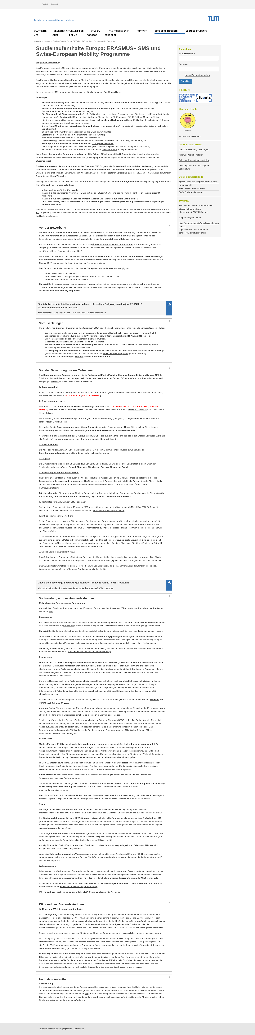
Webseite (154, 699)
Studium (95, 31)
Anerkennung (62, 108)
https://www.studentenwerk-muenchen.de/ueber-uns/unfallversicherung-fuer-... (101, 757)
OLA (156, 557)
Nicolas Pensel (47, 209)
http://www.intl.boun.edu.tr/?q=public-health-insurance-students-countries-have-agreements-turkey (104, 799)
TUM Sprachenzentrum (102, 143)
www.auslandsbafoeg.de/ (65, 733)
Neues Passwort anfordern (197, 75)
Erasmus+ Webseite (137, 409)
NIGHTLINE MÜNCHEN (190, 136)
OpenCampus (56, 1029)
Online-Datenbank (68, 190)
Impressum (67, 1029)
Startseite (40, 31)
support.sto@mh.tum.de (190, 217)
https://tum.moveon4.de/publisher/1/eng (78, 886)
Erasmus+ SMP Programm (115, 353)
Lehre (55, 35)
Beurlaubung (69, 625)
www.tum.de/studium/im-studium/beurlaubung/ (89, 651)
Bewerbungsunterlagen (51, 453)
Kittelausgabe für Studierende (193, 189)
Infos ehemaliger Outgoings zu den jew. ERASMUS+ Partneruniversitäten (72, 312)
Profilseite (40, 216)
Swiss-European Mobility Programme (93, 68)
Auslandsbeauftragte (98, 378)
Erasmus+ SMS (58, 68)
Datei (123, 239)
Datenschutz (79, 1029)
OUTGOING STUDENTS (166, 31)
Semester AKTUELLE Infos (69, 31)
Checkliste (93, 427)
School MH (111, 35)
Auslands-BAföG (109, 149)
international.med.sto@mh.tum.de (108, 510)
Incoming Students (196, 31)
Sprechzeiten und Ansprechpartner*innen (198, 181)
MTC (36, 35)
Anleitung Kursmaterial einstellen (194, 160)
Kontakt (142, 31)
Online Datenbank (65, 185)
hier (105, 569)
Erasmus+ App (101, 92)
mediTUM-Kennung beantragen (194, 149)
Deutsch (54, 4)
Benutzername (187, 53)
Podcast (92, 35)
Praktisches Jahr (119, 31)
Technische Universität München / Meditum (54, 19)
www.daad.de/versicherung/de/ (53, 790)
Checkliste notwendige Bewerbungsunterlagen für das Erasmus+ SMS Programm (75, 588)
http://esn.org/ (113, 892)
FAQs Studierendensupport (191, 192)
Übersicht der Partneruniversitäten (89, 263)
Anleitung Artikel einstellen (191, 155)
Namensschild (185, 185)
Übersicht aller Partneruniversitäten (66, 154)
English (45, 4)
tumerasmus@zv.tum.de (56, 857)
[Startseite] (214, 18)
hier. (51, 611)
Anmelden (185, 81)
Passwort (184, 64)
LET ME (73, 35)
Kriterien (79, 356)
